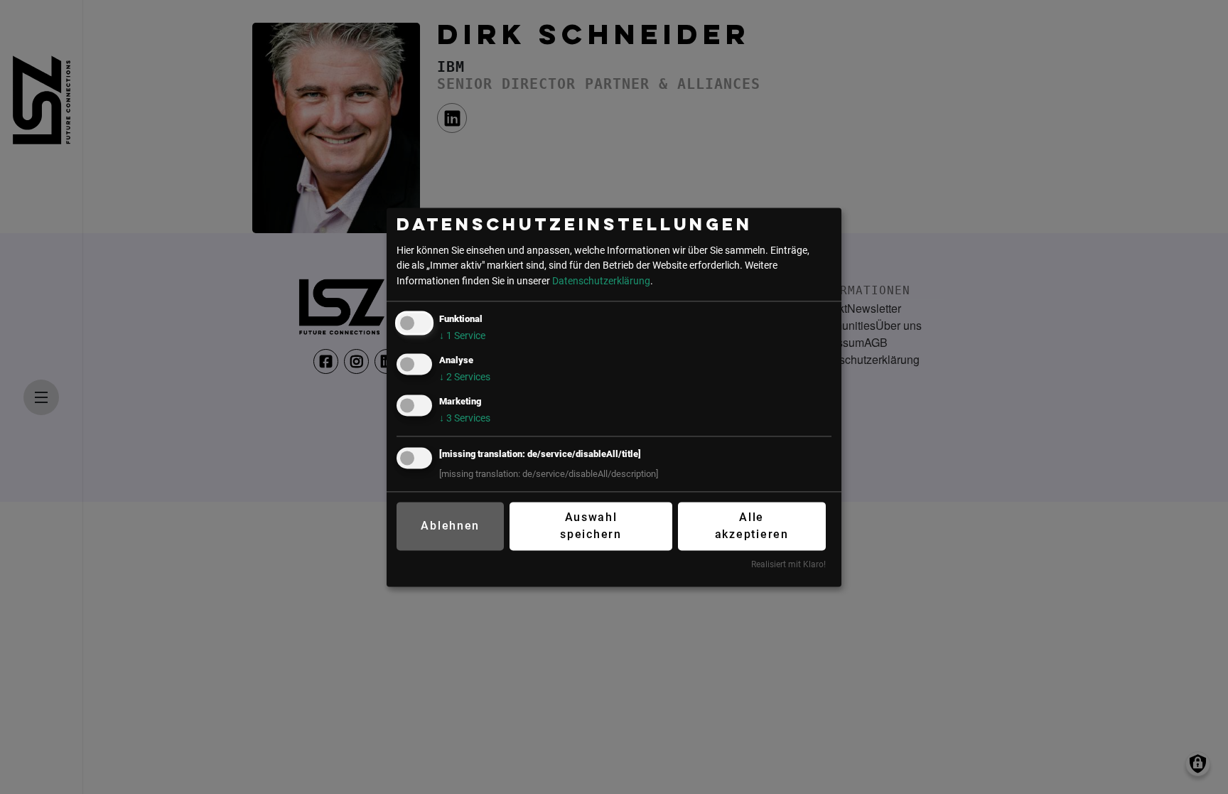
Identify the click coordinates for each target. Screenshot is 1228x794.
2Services (464, 377)
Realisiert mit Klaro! (788, 565)
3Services (464, 418)
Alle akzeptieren (752, 526)
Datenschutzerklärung (601, 281)
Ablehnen (450, 526)
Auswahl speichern (591, 526)
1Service (462, 336)
